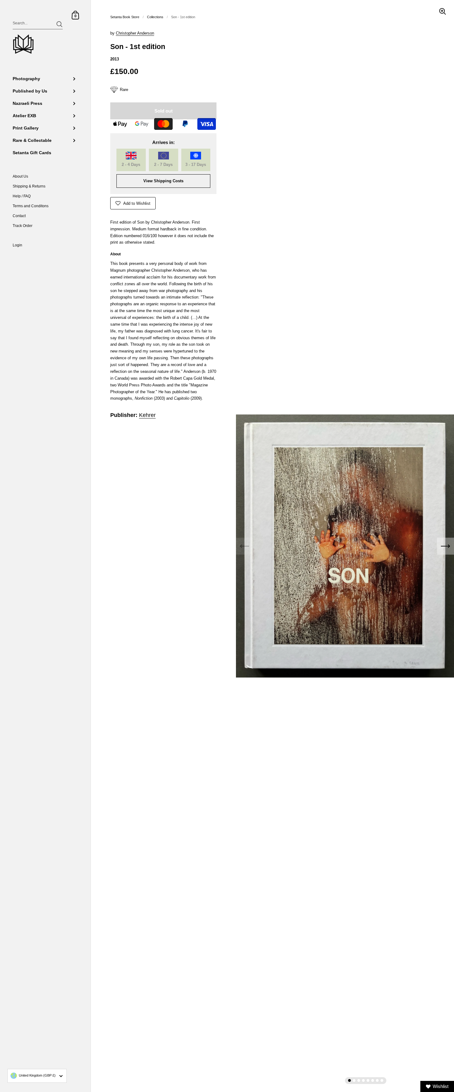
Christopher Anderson (135, 33)
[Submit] (59, 24)
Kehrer (147, 415)
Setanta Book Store (124, 17)
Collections (155, 17)
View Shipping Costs (163, 181)
